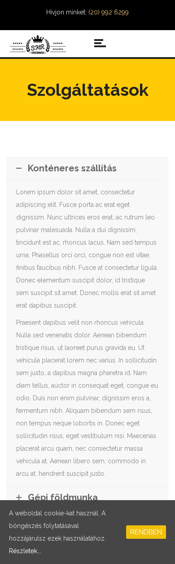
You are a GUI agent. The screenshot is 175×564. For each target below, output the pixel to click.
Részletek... (25, 551)
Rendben (146, 532)
